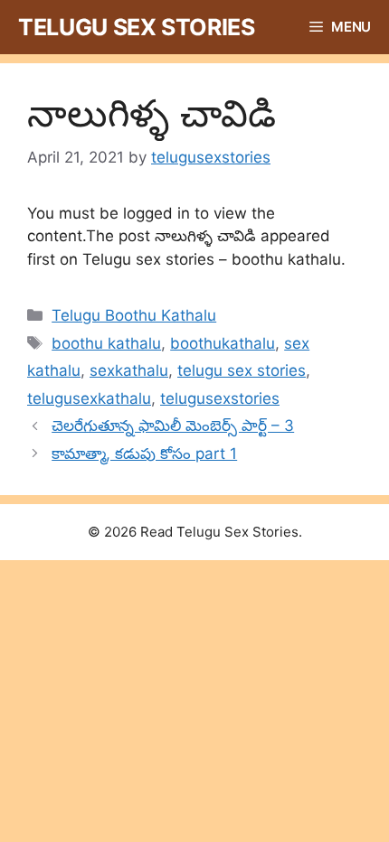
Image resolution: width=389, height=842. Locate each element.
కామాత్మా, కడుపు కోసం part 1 (144, 453)
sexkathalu (129, 370)
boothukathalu (222, 343)
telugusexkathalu (89, 398)
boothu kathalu (106, 343)
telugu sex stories (241, 370)
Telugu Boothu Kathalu (134, 315)
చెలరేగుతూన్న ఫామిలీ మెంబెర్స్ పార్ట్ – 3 (173, 425)
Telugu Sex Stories (136, 27)
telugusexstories (220, 398)
